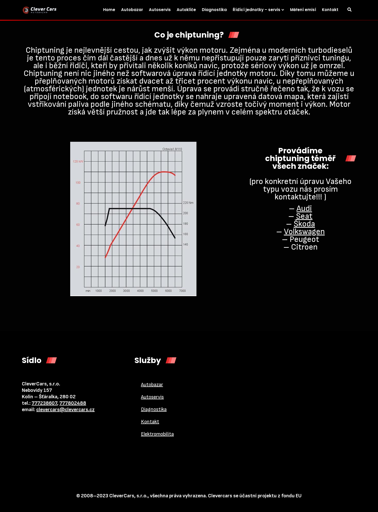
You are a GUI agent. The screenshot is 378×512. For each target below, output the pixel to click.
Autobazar (152, 385)
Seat (304, 216)
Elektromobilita (157, 434)
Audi (304, 209)
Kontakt (150, 422)
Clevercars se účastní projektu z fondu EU (255, 496)
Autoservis (152, 397)
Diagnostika (154, 409)
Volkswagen (304, 232)
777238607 (44, 403)
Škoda (304, 224)
